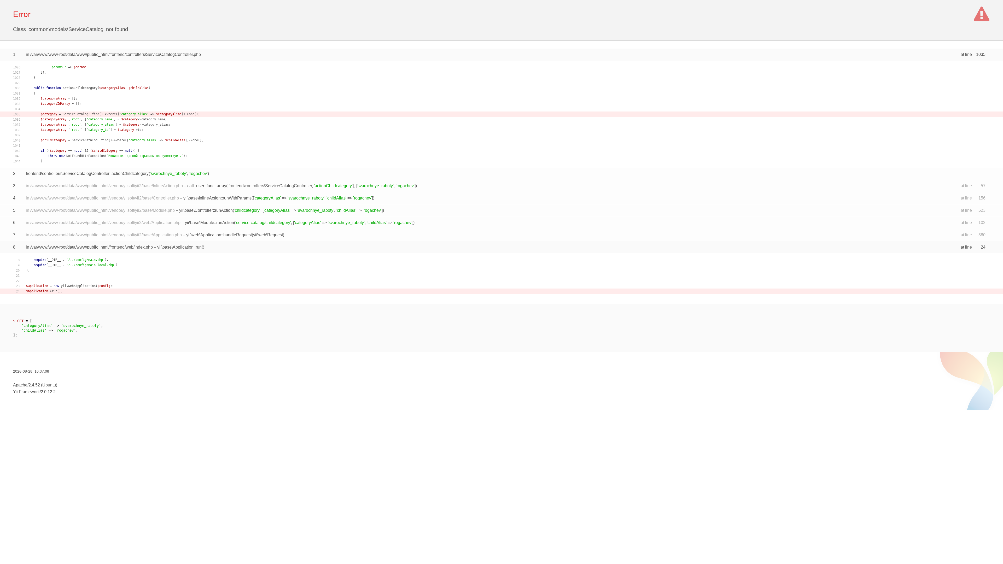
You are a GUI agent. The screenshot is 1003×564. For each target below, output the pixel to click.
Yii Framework (26, 392)
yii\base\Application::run (179, 247)
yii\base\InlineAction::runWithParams (217, 198)
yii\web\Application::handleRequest (219, 235)
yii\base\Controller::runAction (206, 210)
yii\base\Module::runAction (209, 222)
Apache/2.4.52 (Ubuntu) (35, 385)
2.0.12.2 (48, 392)
